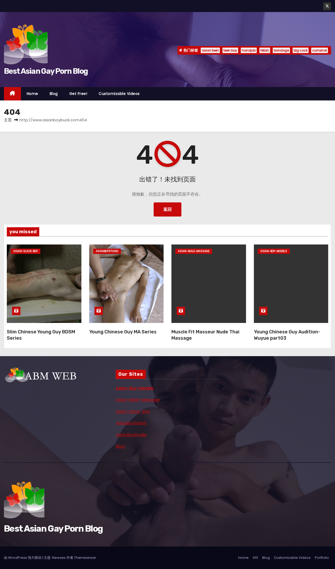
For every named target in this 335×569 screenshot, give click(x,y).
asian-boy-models (273, 251)
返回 (167, 209)
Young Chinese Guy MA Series (123, 332)
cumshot (319, 50)
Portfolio (322, 557)
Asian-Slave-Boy (133, 411)
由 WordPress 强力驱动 (23, 557)
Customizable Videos (119, 93)
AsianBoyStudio (131, 435)
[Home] (12, 93)
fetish (264, 50)
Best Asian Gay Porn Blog (46, 71)
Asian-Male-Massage (138, 400)
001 (255, 557)
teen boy (230, 50)
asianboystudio (107, 251)
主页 (8, 120)
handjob (249, 50)
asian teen (210, 50)
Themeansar (85, 557)
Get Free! (78, 93)
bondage (281, 50)
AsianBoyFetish (131, 423)
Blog (54, 93)
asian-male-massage (193, 251)
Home (32, 93)
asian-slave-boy (25, 251)
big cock (301, 50)
